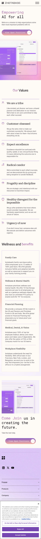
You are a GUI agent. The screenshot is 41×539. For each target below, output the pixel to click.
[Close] (38, 504)
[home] (11, 3)
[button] (36, 3)
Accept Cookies (20, 535)
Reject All (20, 529)
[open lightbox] (19, 59)
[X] (8, 467)
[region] (20, 520)
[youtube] (12, 467)
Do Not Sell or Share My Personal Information (20, 523)
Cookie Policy (25, 519)
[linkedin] (3, 467)
